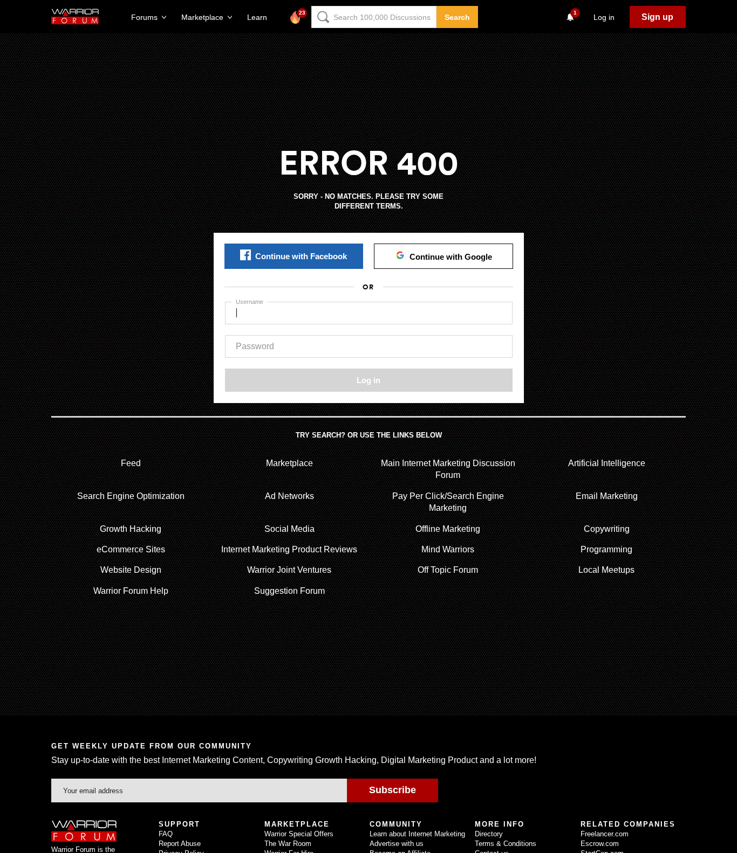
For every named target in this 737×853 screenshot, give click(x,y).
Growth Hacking (130, 528)
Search (457, 17)
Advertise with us (397, 844)
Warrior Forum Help (130, 590)
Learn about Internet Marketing (417, 834)
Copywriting (607, 528)
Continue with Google (451, 256)
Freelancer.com (605, 834)
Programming (606, 549)
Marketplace (289, 463)
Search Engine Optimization (131, 496)
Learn (260, 17)
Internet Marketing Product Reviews (289, 549)
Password (255, 346)
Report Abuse (180, 844)
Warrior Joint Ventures (289, 569)
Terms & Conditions (505, 844)
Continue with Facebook (301, 256)
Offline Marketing (447, 528)
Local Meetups (606, 569)
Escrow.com (600, 844)
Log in (368, 380)
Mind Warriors (447, 549)
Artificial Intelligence (606, 463)
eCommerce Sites (131, 549)
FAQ (166, 834)
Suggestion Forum (289, 590)
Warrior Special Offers (298, 834)
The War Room (287, 844)
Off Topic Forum (448, 569)
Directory (489, 834)
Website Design (130, 569)
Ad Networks (289, 496)
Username (249, 302)
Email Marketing (607, 496)
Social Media (289, 528)
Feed (131, 463)
